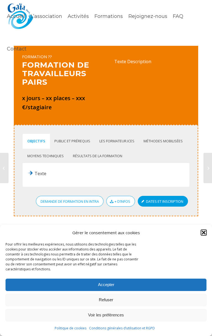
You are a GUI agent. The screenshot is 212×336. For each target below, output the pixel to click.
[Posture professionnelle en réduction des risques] (207, 168)
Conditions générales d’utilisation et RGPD (122, 328)
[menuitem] (16, 16)
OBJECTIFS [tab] (36, 140)
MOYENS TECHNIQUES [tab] (45, 155)
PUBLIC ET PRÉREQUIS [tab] (72, 140)
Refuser (106, 299)
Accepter (106, 284)
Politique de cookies (70, 328)
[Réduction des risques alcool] (4, 168)
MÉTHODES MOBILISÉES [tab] (163, 140)
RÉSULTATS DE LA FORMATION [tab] (97, 155)
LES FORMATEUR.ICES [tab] (116, 140)
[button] (203, 232)
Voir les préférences (106, 315)
